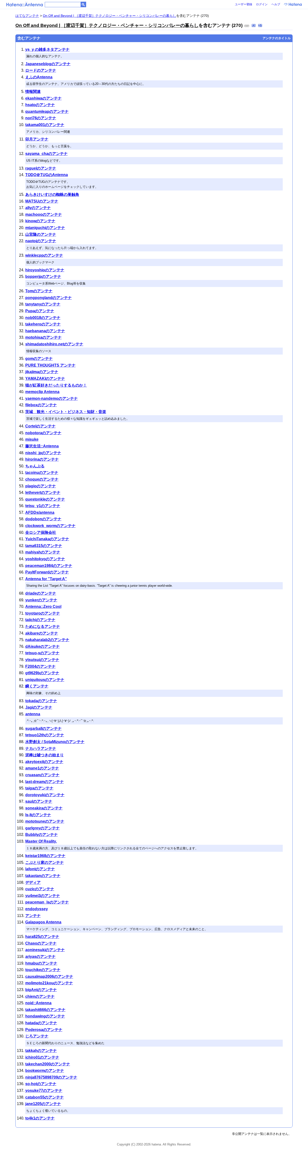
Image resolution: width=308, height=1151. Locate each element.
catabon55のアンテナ (44, 1097)
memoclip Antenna (42, 392)
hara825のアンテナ (42, 937)
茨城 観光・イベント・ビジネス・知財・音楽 (65, 412)
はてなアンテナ (27, 16)
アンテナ (33, 916)
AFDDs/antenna (39, 512)
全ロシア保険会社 (40, 532)
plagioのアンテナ (40, 486)
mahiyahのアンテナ (42, 552)
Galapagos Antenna (43, 922)
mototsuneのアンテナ (44, 821)
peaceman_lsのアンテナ (47, 902)
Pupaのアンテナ (39, 311)
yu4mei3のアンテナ (42, 896)
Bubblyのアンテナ (41, 835)
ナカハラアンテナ (40, 748)
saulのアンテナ (38, 801)
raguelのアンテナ (40, 168)
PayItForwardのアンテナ (47, 572)
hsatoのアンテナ (40, 105)
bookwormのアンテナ (44, 1070)
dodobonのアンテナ (43, 519)
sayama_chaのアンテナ (46, 154)
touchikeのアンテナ (42, 970)
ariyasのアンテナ (40, 956)
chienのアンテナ (40, 996)
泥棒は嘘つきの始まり (44, 755)
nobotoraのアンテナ (43, 433)
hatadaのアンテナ (41, 1023)
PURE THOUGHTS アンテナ (50, 365)
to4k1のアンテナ (40, 1118)
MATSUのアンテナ (41, 201)
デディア (33, 882)
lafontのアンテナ (40, 869)
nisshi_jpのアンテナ (43, 453)
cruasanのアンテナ (42, 775)
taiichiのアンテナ (40, 620)
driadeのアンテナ (40, 593)
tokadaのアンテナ (41, 701)
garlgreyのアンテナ (42, 828)
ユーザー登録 (243, 4)
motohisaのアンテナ (43, 337)
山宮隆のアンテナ (40, 234)
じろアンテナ (36, 1036)
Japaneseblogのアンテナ (48, 64)
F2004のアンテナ (40, 666)
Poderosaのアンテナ (43, 1030)
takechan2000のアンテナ (47, 1064)
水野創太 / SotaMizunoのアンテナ (54, 742)
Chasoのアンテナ (41, 943)
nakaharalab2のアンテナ (47, 640)
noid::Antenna (38, 1003)
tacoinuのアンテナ (41, 473)
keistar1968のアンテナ (45, 856)
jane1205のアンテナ (43, 1104)
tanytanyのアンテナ (42, 304)
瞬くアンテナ (36, 686)
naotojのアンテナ (40, 241)
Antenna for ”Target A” (46, 579)
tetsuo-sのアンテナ (42, 653)
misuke (31, 439)
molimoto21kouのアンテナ (49, 983)
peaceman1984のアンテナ (48, 566)
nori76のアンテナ (40, 118)
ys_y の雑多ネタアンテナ (47, 49)
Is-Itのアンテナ (38, 815)
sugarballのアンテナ (43, 728)
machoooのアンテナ (43, 214)
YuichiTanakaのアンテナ (47, 539)
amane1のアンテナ (42, 768)
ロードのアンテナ (40, 70)
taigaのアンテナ (39, 788)
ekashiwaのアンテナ (43, 98)
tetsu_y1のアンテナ (42, 506)
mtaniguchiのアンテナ (45, 228)
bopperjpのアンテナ (43, 276)
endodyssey (36, 909)
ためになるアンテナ (42, 626)
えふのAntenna (38, 77)
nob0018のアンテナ (42, 318)
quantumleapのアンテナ (47, 111)
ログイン (262, 4)
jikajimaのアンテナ (41, 372)
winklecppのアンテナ (44, 255)
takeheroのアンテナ (43, 324)
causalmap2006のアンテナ (49, 976)
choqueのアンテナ (41, 479)
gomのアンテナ (39, 358)
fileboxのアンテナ (41, 405)
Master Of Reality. (41, 841)
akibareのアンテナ (41, 633)
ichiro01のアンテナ (42, 1057)
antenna (32, 714)
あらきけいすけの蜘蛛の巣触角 (52, 194)
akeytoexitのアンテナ (44, 762)
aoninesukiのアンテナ (45, 950)
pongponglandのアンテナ (48, 298)
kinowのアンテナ (40, 221)
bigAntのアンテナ (41, 990)
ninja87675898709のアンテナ (51, 1077)
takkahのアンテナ (41, 1051)
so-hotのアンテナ (40, 1084)
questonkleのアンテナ (45, 499)
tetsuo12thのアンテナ (44, 735)
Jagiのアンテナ (38, 707)
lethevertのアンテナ (42, 492)
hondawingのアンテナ (45, 1016)
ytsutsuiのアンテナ (42, 660)
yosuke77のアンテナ (43, 1090)
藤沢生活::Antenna (42, 446)
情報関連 (33, 91)
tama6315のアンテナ (43, 546)
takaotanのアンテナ (42, 876)
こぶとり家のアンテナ (44, 862)
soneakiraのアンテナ (44, 808)
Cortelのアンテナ (40, 426)
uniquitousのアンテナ (44, 680)
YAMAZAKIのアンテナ (45, 378)
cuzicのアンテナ (39, 889)
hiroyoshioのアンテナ (44, 270)
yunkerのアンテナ (41, 600)
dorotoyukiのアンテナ (44, 795)
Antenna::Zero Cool (43, 606)
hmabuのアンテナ (41, 963)
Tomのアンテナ (38, 291)
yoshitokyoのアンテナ (45, 559)
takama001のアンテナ (44, 125)
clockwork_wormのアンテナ (50, 526)
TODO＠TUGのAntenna (46, 175)
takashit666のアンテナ (45, 1010)
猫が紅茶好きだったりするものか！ (56, 385)
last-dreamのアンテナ (44, 782)
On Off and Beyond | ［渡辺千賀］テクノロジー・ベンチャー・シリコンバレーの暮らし (109, 16)
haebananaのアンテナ (45, 331)
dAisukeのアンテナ (42, 646)
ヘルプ (275, 4)
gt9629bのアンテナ (42, 673)
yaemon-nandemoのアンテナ (51, 398)
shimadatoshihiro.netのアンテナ (54, 344)
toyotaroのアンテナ (42, 613)
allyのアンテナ (38, 208)
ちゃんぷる (35, 466)
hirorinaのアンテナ (42, 459)
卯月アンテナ (36, 139)
